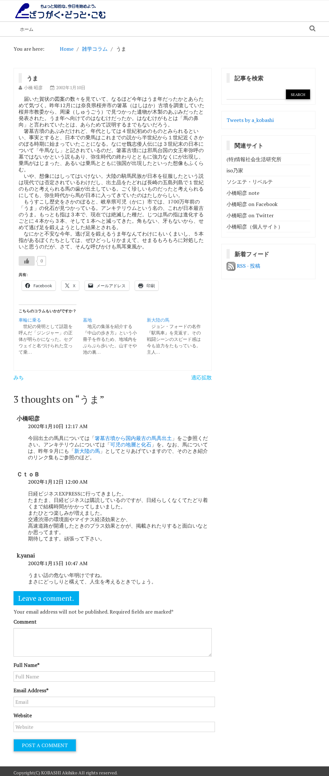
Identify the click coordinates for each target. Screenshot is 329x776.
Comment (25, 621)
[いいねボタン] (27, 261)
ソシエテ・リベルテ (250, 181)
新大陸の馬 (87, 450)
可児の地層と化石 (130, 444)
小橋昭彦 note (243, 192)
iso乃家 (235, 170)
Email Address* (31, 690)
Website (22, 715)
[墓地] (115, 336)
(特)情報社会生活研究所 (254, 159)
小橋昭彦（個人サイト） (255, 226)
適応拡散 (201, 377)
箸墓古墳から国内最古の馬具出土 (133, 438)
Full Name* (26, 664)
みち (18, 377)
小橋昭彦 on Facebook (252, 204)
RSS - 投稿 (248, 265)
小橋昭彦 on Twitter (250, 215)
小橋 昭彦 (33, 87)
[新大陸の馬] (179, 336)
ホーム (26, 29)
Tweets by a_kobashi (250, 120)
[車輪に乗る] (51, 336)
